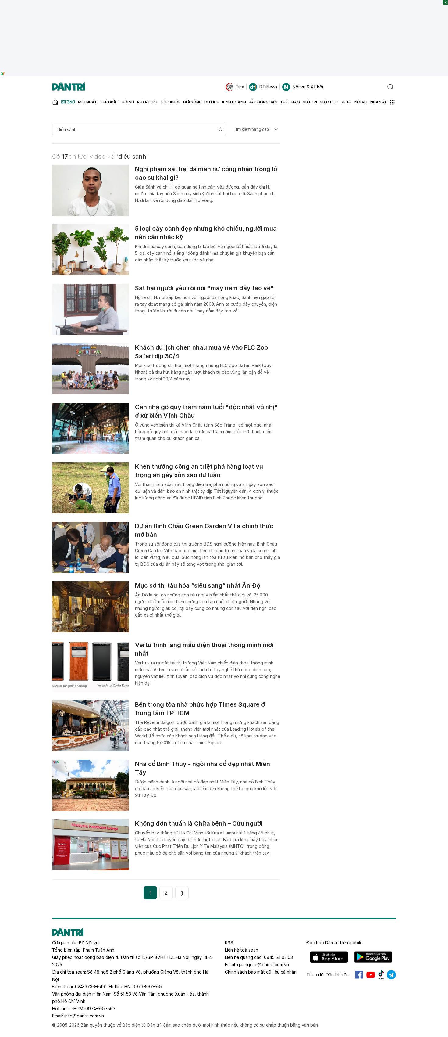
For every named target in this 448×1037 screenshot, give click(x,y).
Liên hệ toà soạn (241, 949)
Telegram (391, 974)
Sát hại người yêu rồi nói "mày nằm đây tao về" (204, 288)
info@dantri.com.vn (84, 1015)
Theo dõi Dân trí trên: (328, 974)
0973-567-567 (148, 986)
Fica (240, 86)
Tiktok (381, 974)
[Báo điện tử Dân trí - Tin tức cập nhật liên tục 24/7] (68, 87)
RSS (229, 942)
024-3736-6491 (91, 986)
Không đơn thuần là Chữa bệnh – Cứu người (199, 823)
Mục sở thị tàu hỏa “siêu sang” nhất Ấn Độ (197, 585)
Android (373, 957)
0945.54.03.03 (278, 957)
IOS (329, 957)
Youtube (370, 974)
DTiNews (268, 86)
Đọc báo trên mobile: (334, 942)
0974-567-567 (100, 1008)
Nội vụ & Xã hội (308, 86)
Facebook (359, 974)
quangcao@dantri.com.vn (263, 964)
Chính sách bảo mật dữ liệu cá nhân (261, 971)
